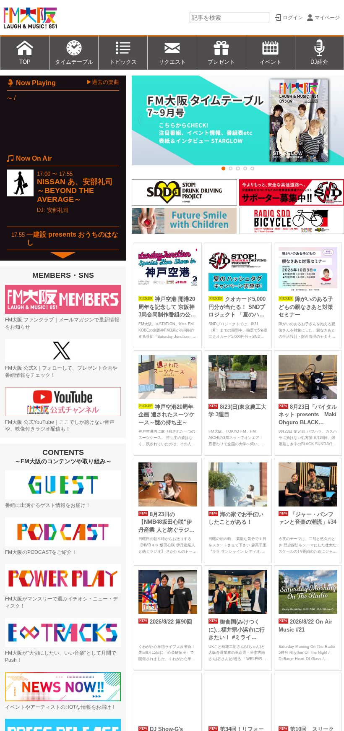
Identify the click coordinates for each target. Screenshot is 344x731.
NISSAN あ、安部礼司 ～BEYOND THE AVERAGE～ (75, 191)
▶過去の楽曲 (102, 82)
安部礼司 (58, 210)
